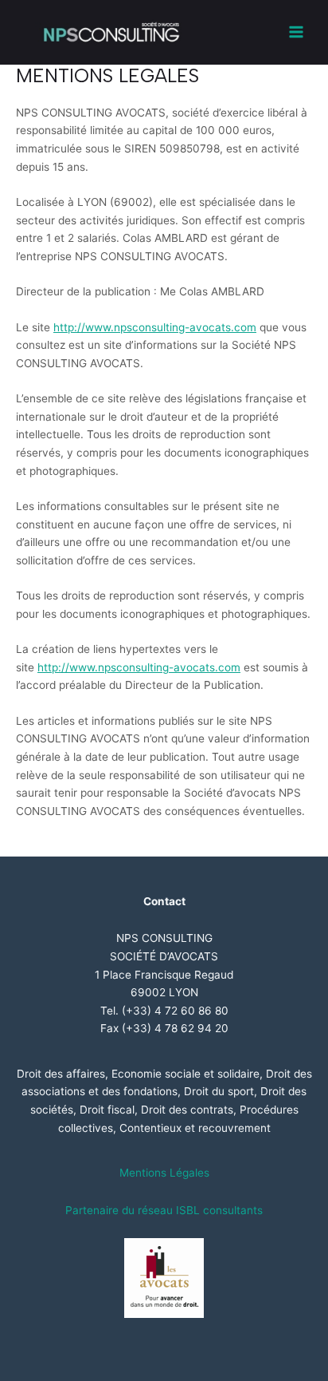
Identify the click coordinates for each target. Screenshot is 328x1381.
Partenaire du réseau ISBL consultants (164, 1210)
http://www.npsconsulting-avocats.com (154, 327)
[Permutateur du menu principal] (296, 32)
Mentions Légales (164, 1172)
